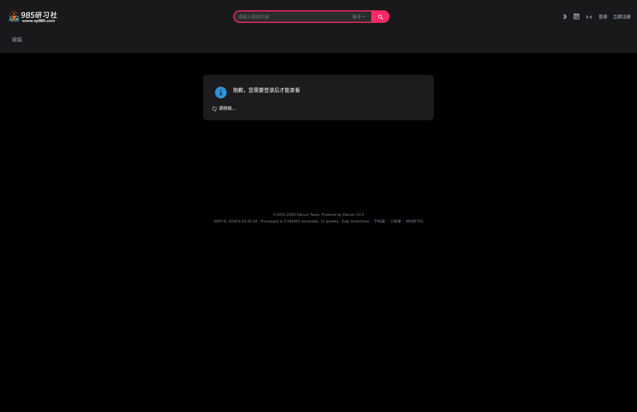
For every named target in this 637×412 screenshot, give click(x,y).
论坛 (17, 39)
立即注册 (622, 16)
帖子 (356, 16)
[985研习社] (33, 16)
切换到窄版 (589, 17)
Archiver (362, 221)
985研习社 (415, 221)
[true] (380, 16)
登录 (603, 16)
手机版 (379, 221)
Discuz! (349, 214)
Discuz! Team (308, 214)
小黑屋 (395, 221)
